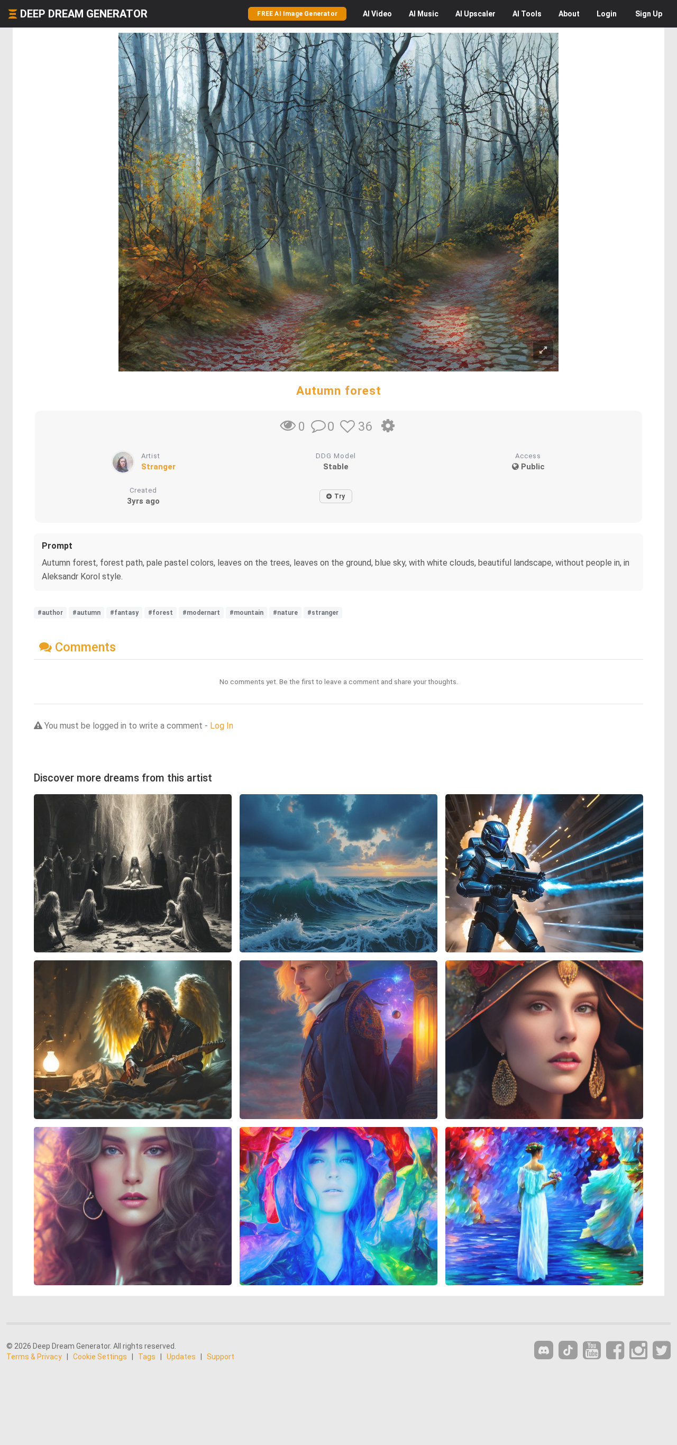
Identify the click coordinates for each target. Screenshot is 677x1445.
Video (377, 14)
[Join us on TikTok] (568, 1350)
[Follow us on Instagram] (638, 1350)
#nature (285, 612)
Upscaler (475, 14)
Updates (181, 1356)
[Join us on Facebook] (615, 1350)
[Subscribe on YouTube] (592, 1350)
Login (607, 14)
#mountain (246, 612)
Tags (146, 1356)
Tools (527, 14)
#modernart (201, 612)
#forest (160, 612)
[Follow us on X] (662, 1350)
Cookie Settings (100, 1356)
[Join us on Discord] (543, 1350)
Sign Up (648, 14)
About (569, 14)
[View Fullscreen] (543, 350)
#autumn (86, 612)
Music (423, 14)
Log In (221, 726)
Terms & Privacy (34, 1356)
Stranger (158, 466)
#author (50, 612)
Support (220, 1356)
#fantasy (124, 612)
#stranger (322, 612)
